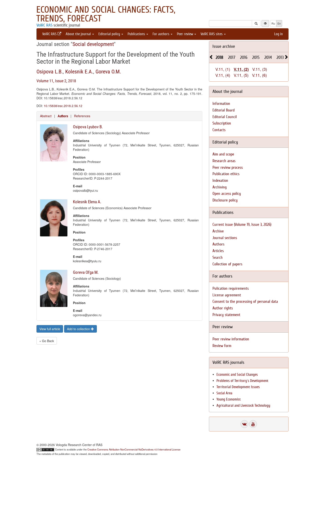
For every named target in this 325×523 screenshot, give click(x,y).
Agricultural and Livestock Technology (243, 405)
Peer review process (227, 167)
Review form (221, 345)
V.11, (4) (222, 75)
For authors (161, 34)
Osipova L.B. (49, 72)
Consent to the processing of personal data (245, 301)
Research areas (223, 161)
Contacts (219, 130)
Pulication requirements (230, 288)
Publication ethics (225, 174)
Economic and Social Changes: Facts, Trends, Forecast (105, 14)
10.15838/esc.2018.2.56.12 (63, 105)
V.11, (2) (241, 69)
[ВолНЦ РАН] (244, 424)
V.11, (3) (259, 69)
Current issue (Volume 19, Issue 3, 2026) (241, 224)
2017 (231, 57)
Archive (218, 231)
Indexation (220, 180)
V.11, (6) (259, 75)
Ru (273, 23)
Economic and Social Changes (237, 374)
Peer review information (230, 339)
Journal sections (224, 238)
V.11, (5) (241, 75)
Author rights (222, 308)
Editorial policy (109, 34)
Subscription (221, 123)
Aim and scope (223, 154)
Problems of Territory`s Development (242, 381)
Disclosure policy (225, 200)
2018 (219, 57)
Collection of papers (227, 264)
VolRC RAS (44, 25)
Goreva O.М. (108, 72)
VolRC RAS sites (212, 34)
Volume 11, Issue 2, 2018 (56, 81)
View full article (49, 329)
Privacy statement (226, 314)
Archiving (219, 187)
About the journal (79, 34)
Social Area (224, 393)
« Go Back (46, 341)
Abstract (46, 116)
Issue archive (223, 46)
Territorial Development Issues (238, 387)
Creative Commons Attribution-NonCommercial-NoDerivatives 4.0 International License (133, 449)
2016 (243, 57)
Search (217, 257)
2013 (280, 57)
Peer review (185, 34)
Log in (278, 34)
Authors (63, 116)
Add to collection (79, 329)
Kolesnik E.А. (79, 72)
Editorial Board (223, 110)
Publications (137, 34)
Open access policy (226, 193)
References (82, 116)
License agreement (226, 295)
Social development (93, 44)
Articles (218, 251)
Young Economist (228, 399)
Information (221, 103)
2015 (256, 57)
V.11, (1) (222, 69)
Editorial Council (224, 117)
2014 (268, 57)
